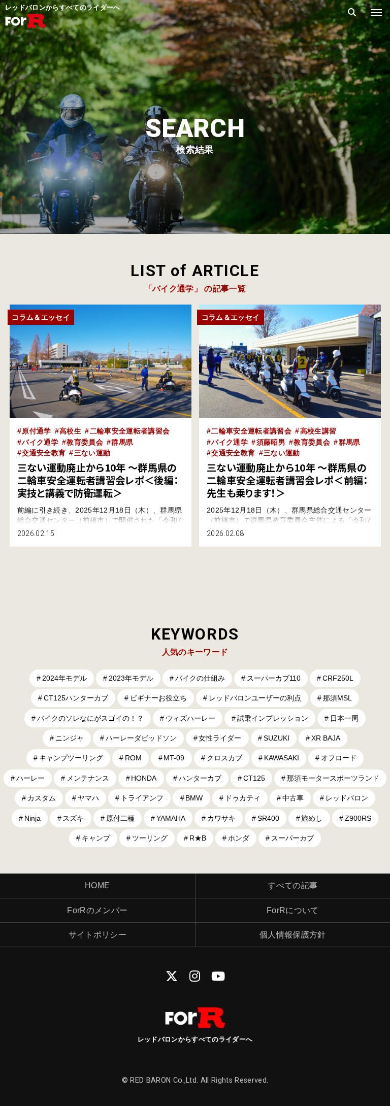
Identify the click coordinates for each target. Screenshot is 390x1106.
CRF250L (337, 678)
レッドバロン (347, 798)
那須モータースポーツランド (333, 778)
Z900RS (358, 818)
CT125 (254, 778)
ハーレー (30, 778)
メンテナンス (88, 778)
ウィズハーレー (190, 718)
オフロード (338, 758)
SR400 (268, 818)
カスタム (41, 798)
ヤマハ (88, 798)
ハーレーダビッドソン (141, 738)
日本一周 (344, 718)
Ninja (32, 818)
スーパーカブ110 (274, 678)
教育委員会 (85, 442)
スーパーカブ (292, 838)
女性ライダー (220, 738)
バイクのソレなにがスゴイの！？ (90, 718)
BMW (194, 798)
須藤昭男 (270, 442)
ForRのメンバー (97, 910)
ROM (133, 758)
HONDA (143, 778)
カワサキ (221, 818)
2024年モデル (64, 678)
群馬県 (122, 442)
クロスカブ (224, 758)
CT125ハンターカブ (76, 698)
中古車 (293, 798)
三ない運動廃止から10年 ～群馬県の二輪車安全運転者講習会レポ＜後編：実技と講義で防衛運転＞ (98, 480)
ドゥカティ (243, 798)
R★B (197, 838)
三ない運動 (92, 453)
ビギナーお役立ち (158, 698)
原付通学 (36, 431)
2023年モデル (131, 678)
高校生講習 (318, 431)
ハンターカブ (200, 778)
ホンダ (238, 838)
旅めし (311, 818)
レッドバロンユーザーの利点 (255, 698)
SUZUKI (276, 738)
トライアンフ (142, 798)
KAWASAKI (281, 758)
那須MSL (337, 698)
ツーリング (150, 838)
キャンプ (96, 838)
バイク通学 (40, 442)
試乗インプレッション (272, 718)
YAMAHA (170, 818)
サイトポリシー (97, 934)
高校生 (70, 431)
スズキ (73, 818)
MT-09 (174, 758)
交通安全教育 (44, 453)
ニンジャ (69, 738)
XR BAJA (325, 738)
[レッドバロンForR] (25, 26)
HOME (97, 885)
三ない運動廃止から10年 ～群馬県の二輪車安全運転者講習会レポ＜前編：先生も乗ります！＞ (287, 480)
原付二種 (120, 818)
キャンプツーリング (71, 758)
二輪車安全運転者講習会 (130, 431)
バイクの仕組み (200, 678)
